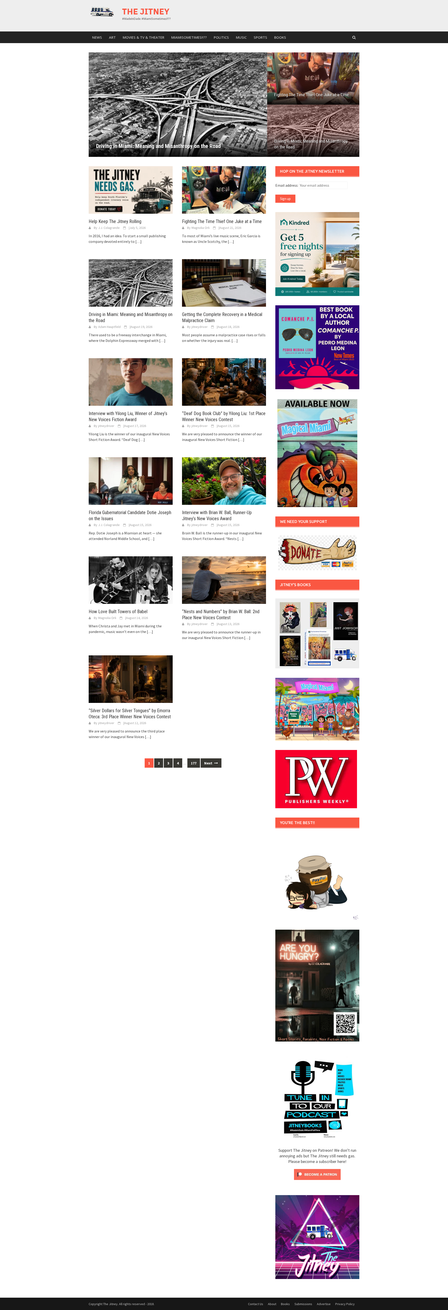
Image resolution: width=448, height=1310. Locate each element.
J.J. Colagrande (109, 228)
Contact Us (255, 1304)
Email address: (287, 185)
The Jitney (145, 11)
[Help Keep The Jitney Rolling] (131, 189)
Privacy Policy (345, 1304)
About (272, 1304)
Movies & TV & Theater (143, 37)
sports (260, 37)
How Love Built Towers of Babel (118, 611)
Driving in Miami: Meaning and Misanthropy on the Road (311, 144)
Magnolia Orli (201, 228)
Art (112, 37)
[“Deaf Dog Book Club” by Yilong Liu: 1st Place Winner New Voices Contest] (224, 381)
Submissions (303, 1304)
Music (241, 37)
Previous (100, 104)
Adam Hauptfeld (109, 327)
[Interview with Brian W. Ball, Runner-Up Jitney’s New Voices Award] (224, 480)
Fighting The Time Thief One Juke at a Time (311, 94)
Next (255, 104)
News (97, 37)
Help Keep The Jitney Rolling (115, 221)
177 (193, 763)
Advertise (324, 1304)
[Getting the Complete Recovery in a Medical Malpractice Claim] (224, 282)
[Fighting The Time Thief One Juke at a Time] (224, 189)
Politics (221, 37)
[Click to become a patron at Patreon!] (317, 1174)
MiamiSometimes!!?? (189, 37)
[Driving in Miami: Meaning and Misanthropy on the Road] (131, 282)
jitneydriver (200, 327)
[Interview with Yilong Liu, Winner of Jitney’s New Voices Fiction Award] (131, 381)
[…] (138, 241)
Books (280, 37)
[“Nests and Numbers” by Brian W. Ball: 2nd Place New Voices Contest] (224, 579)
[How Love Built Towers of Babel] (131, 579)
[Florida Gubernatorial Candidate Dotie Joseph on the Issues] (131, 480)
